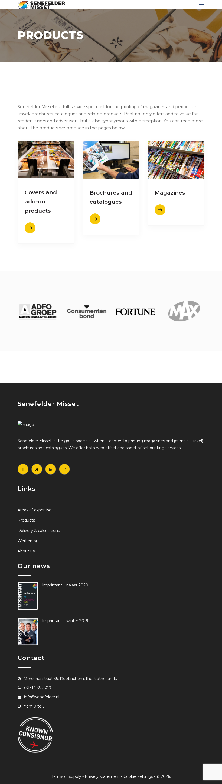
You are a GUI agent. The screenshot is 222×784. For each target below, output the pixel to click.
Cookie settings (138, 776)
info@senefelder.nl (41, 697)
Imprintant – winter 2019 (65, 620)
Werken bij (28, 540)
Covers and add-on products (41, 201)
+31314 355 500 (37, 687)
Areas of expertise (34, 510)
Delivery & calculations (39, 530)
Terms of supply (66, 776)
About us (26, 551)
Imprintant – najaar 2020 (65, 585)
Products (26, 520)
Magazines (170, 192)
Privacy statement (102, 776)
